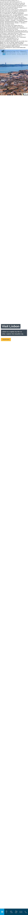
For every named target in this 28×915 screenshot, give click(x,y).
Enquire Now (6, 339)
